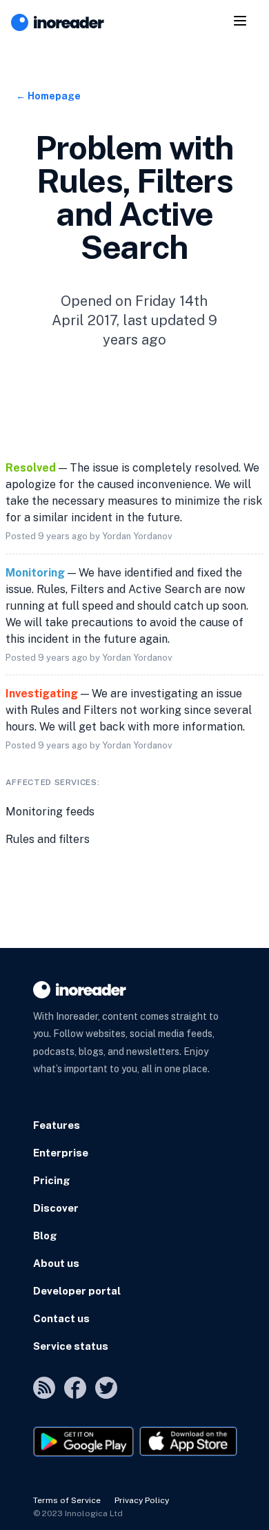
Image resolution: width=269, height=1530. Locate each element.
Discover (56, 1208)
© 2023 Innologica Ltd (78, 1513)
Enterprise (60, 1153)
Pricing (51, 1180)
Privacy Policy (141, 1500)
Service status (70, 1346)
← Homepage (48, 95)
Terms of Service (67, 1500)
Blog (45, 1235)
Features (56, 1125)
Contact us (61, 1318)
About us (56, 1263)
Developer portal (77, 1291)
